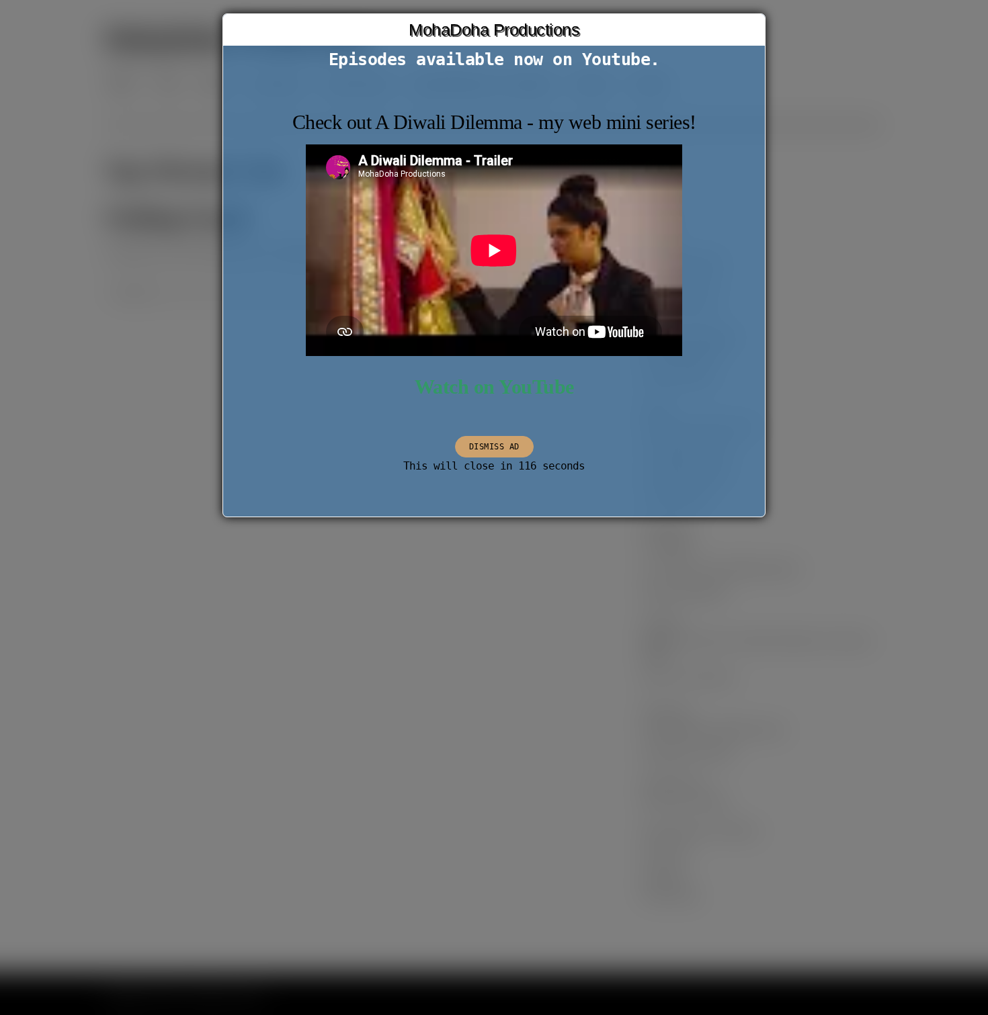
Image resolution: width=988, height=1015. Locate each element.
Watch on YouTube (494, 387)
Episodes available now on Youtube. (494, 59)
